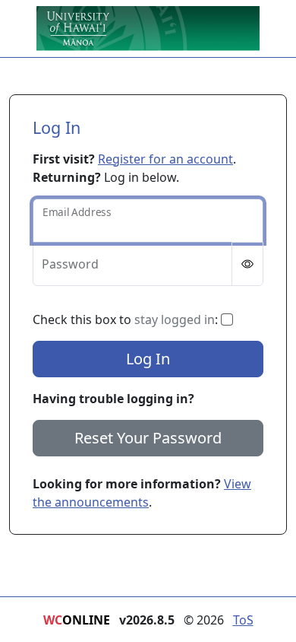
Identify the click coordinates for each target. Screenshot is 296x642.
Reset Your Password (148, 437)
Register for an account (165, 159)
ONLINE (76, 620)
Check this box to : (127, 319)
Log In (148, 358)
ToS (243, 620)
